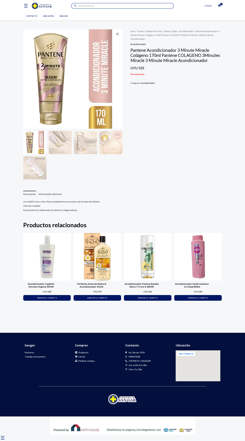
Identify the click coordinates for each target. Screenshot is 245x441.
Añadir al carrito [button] (47, 298)
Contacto (31, 16)
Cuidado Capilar (170, 31)
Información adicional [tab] (50, 194)
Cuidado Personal (153, 31)
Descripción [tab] (29, 194)
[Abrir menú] (25, 6)
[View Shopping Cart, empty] (219, 5)
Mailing (63, 16)
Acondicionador (186, 31)
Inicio (132, 31)
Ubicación (48, 16)
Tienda (208, 5)
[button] (117, 34)
